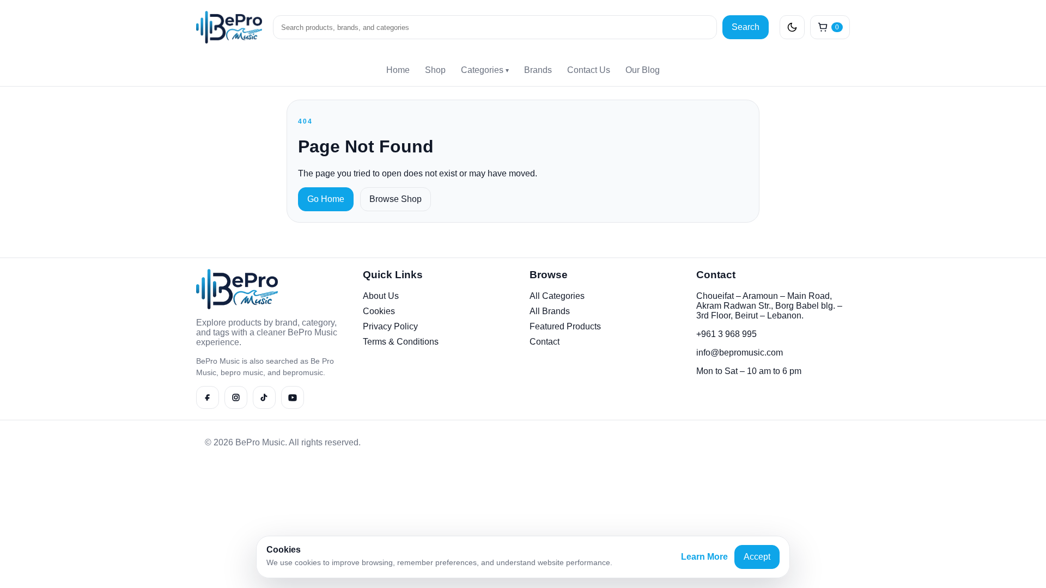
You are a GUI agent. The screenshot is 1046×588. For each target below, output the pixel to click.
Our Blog (642, 70)
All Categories (557, 296)
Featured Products (565, 326)
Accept (757, 556)
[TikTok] (264, 397)
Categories (485, 70)
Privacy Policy (390, 326)
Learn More (704, 556)
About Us (381, 296)
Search (745, 27)
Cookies (379, 311)
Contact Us (588, 70)
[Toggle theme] (792, 27)
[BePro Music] (229, 27)
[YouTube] (292, 397)
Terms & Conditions (401, 341)
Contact (545, 341)
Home (398, 70)
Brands (538, 70)
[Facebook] (207, 397)
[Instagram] (235, 397)
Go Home (325, 199)
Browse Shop (395, 199)
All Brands (550, 311)
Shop (435, 70)
